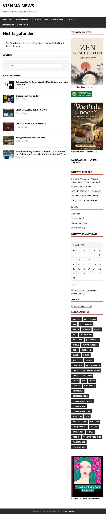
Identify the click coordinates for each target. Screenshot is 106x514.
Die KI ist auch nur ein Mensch (31, 123)
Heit (75, 334)
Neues (92, 381)
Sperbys (94, 427)
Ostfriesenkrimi (80, 396)
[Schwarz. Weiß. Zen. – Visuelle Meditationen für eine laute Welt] (8, 87)
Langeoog (77, 365)
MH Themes (70, 511)
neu (84, 381)
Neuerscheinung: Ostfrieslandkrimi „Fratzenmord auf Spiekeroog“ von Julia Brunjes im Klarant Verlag (41, 152)
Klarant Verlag (90, 345)
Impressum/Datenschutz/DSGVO (60, 19)
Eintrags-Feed (77, 218)
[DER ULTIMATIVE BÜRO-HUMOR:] (8, 115)
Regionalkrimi (79, 421)
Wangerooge (79, 442)
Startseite (7, 19)
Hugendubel (86, 334)
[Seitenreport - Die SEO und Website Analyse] (87, 293)
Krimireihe (86, 350)
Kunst (86, 355)
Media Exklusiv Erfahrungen (86, 370)
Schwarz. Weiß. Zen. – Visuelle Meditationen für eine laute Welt (42, 83)
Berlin (76, 329)
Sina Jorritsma (80, 427)
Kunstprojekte (23, 19)
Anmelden (75, 213)
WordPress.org (78, 227)
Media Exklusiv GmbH (82, 375)
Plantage (77, 416)
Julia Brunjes (92, 339)
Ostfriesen (78, 391)
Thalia (90, 432)
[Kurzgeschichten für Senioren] (8, 143)
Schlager (94, 421)
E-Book (97, 329)
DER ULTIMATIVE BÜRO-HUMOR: (31, 109)
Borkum (86, 329)
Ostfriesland (79, 406)
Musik (75, 381)
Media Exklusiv (93, 365)
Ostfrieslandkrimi (81, 411)
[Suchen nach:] (36, 65)
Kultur (76, 355)
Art (74, 324)
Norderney (89, 386)
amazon (76, 319)
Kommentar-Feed (79, 223)
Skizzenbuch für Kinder (27, 96)
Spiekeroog (78, 432)
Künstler (77, 360)
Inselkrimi (77, 339)
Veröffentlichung (92, 437)
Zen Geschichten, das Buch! (15, 25)
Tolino (76, 437)
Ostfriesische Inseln (82, 401)
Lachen (88, 360)
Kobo (75, 350)
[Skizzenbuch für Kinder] (8, 101)
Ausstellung (86, 324)
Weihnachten (79, 447)
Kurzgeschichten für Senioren (31, 137)
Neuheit (76, 386)
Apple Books (90, 319)
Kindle (76, 345)
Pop (87, 416)
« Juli (73, 284)
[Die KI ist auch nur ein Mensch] (8, 129)
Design (38, 19)
